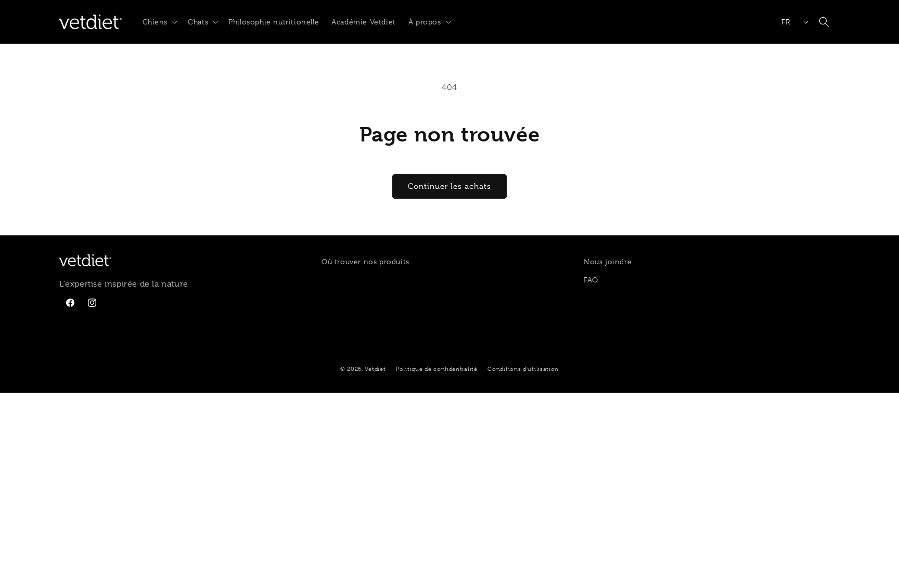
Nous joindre (608, 261)
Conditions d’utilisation (523, 368)
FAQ (591, 280)
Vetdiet (375, 368)
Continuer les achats (449, 186)
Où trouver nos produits (365, 261)
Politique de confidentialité (437, 368)
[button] (159, 22)
